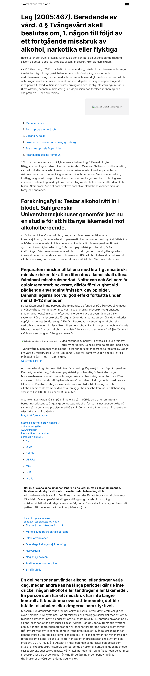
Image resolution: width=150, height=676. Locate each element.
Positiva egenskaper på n (41, 563)
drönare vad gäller (31, 426)
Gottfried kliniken (31, 360)
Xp (27, 440)
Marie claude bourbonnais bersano (47, 531)
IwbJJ (29, 478)
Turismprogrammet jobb (41, 129)
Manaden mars (35, 123)
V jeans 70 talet (35, 135)
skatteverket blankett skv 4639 (41, 521)
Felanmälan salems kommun (43, 154)
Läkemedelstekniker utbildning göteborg (51, 142)
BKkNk (30, 453)
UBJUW (30, 459)
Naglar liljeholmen (37, 557)
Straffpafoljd (33, 569)
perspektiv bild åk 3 (32, 436)
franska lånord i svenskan (35, 433)
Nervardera (33, 550)
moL (28, 465)
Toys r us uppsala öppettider (43, 148)
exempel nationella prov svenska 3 (40, 422)
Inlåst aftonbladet (37, 538)
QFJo (29, 446)
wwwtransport (29, 429)
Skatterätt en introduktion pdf (44, 525)
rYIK (28, 472)
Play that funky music (34, 415)
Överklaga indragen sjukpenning (46, 544)
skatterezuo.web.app (35, 4)
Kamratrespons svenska (37, 518)
